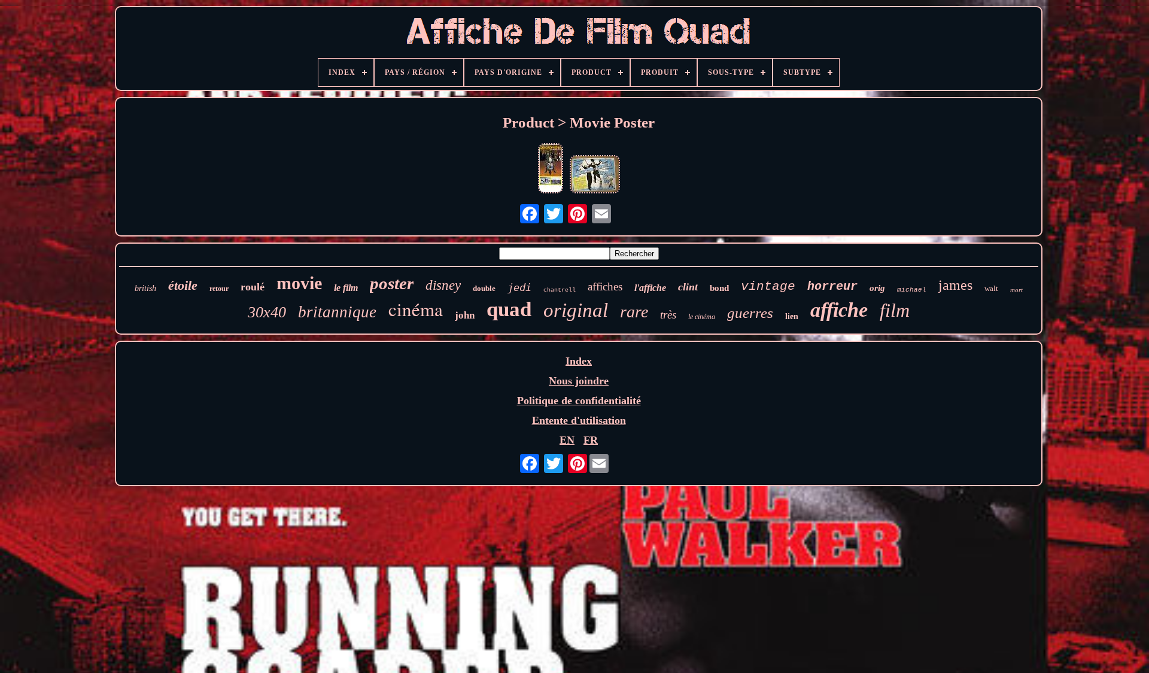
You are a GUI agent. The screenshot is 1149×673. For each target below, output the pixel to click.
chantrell (559, 290)
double (484, 288)
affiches (605, 286)
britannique (337, 312)
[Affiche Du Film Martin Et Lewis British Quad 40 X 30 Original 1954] (595, 175)
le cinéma (701, 317)
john (465, 315)
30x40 (267, 312)
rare (634, 311)
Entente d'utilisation (579, 420)
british (145, 288)
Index (579, 361)
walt (991, 288)
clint (688, 287)
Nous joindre (579, 381)
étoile (182, 285)
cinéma (415, 309)
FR (590, 440)
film (895, 310)
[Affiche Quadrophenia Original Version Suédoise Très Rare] (550, 169)
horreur (832, 286)
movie (299, 283)
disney (443, 285)
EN (567, 440)
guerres (750, 313)
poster (392, 283)
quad (509, 309)
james (955, 285)
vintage (768, 286)
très (668, 314)
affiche (839, 310)
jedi (519, 287)
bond (719, 288)
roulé (253, 287)
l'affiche (650, 288)
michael (911, 289)
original (575, 310)
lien (791, 316)
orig (877, 288)
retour (219, 288)
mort (1016, 289)
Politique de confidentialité (579, 401)
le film (346, 288)
